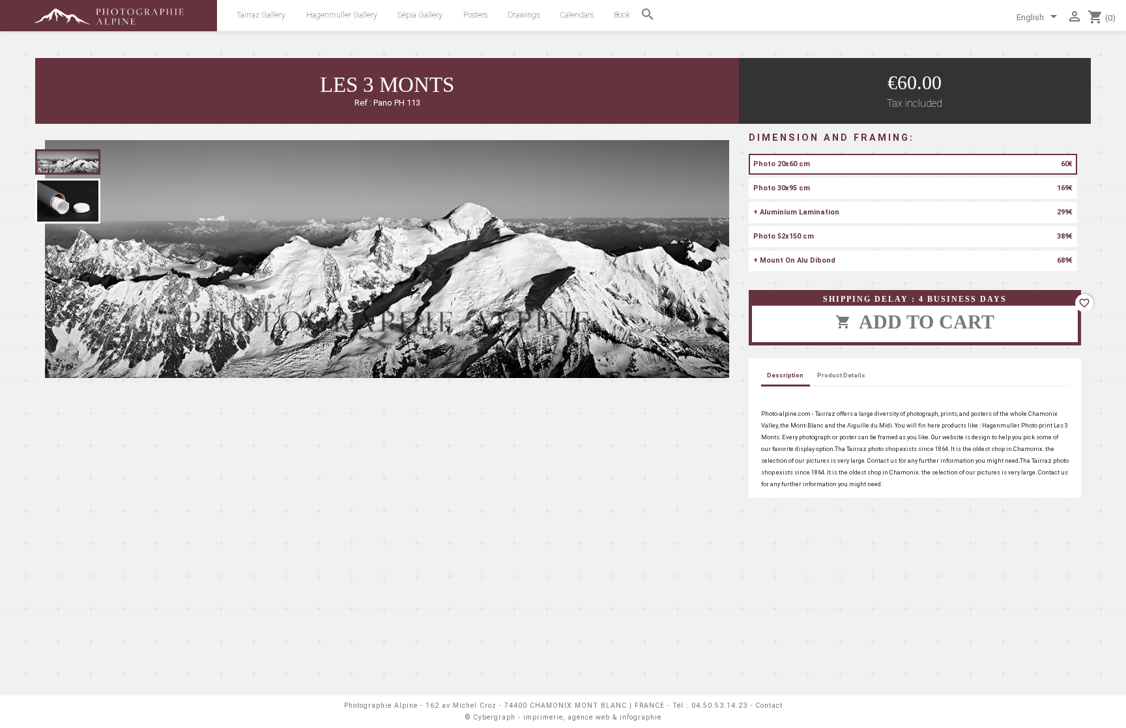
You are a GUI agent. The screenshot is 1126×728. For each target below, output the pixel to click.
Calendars (577, 15)
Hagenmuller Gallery (341, 15)
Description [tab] (785, 375)
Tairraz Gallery (261, 15)
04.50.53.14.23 (719, 705)
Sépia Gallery (419, 15)
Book (622, 15)
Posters (475, 15)
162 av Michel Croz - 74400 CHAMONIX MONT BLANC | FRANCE (545, 705)
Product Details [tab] (841, 375)
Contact (769, 705)
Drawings (524, 15)
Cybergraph (494, 717)
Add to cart (914, 321)
